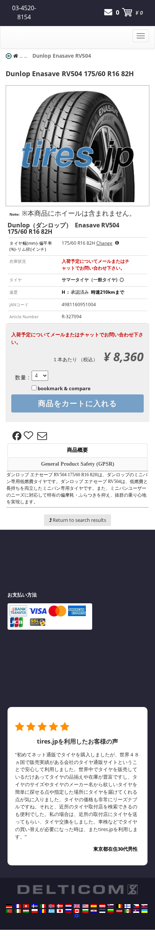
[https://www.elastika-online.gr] (52, 911)
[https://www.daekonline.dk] (60, 906)
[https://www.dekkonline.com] (52, 906)
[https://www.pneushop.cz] (136, 906)
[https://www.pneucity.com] (9, 911)
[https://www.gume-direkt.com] (111, 906)
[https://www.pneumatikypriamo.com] (144, 906)
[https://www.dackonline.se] (35, 906)
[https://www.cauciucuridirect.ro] (43, 911)
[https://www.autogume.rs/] (136, 911)
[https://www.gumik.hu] (26, 911)
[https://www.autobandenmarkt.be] (119, 906)
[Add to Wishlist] (29, 435)
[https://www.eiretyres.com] (18, 911)
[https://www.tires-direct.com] (85, 906)
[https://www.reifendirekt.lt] (111, 911)
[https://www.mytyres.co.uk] (77, 906)
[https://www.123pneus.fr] (18, 906)
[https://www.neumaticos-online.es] (94, 906)
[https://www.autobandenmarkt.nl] (68, 906)
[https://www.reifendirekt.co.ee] (102, 911)
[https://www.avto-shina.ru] (68, 911)
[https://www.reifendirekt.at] (102, 906)
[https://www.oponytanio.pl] (35, 911)
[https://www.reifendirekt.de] (9, 906)
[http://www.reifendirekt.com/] (77, 916)
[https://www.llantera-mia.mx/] (128, 911)
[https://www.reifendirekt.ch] (26, 906)
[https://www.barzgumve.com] (85, 911)
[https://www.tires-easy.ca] (77, 911)
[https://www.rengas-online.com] (128, 906)
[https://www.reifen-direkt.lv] (119, 911)
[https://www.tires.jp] (60, 911)
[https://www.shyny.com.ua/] (144, 911)
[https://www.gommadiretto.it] (43, 906)
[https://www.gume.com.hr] (94, 911)
